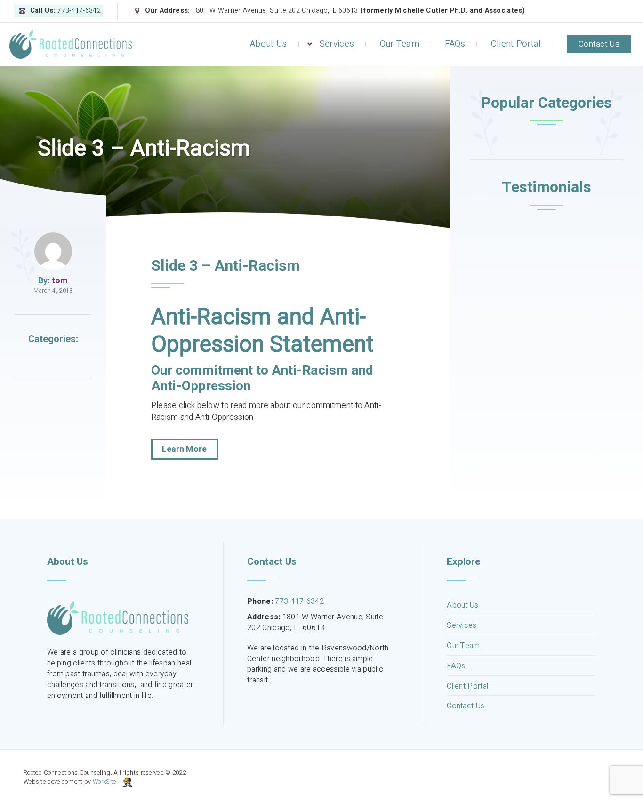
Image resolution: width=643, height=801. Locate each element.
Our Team (399, 43)
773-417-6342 (299, 601)
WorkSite (104, 781)
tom (60, 280)
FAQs (455, 43)
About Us (268, 43)
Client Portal (516, 43)
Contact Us (599, 44)
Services (337, 43)
